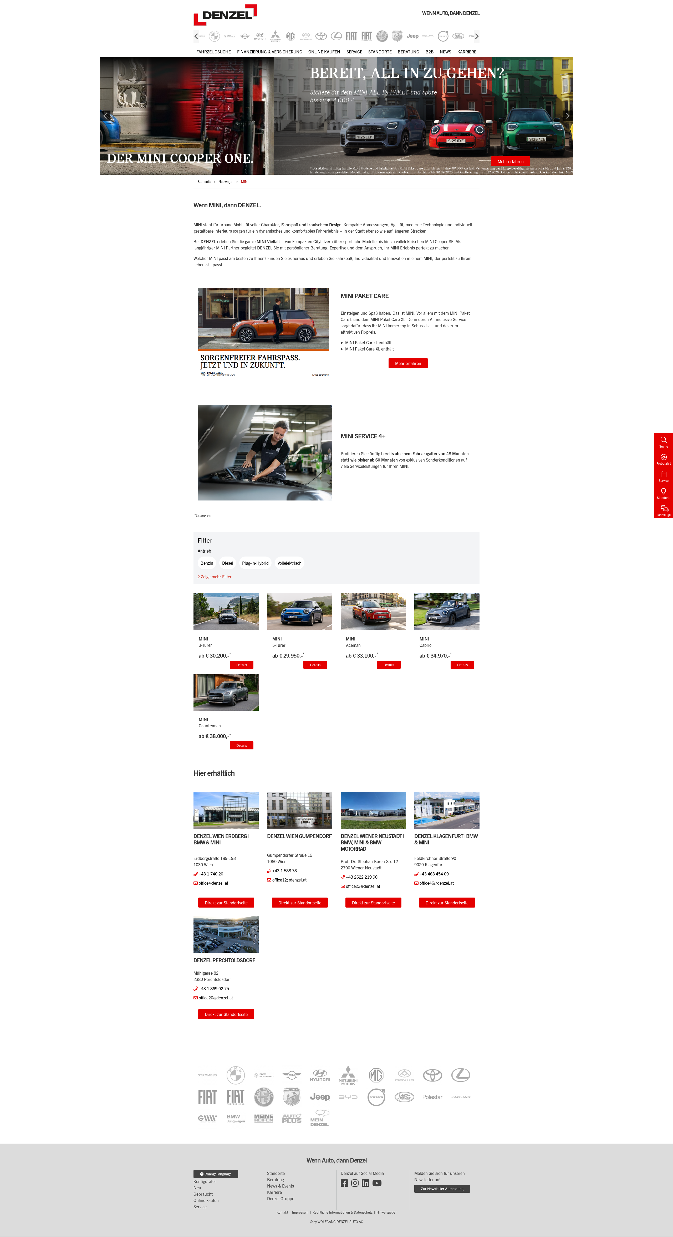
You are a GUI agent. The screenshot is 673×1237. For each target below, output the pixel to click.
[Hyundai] (260, 36)
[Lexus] (336, 36)
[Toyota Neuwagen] (432, 1075)
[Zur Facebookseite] (344, 1182)
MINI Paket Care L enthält (368, 342)
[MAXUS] (306, 36)
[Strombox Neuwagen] (199, 36)
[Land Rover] (458, 36)
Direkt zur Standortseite (226, 902)
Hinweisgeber (386, 1212)
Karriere (466, 51)
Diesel (227, 562)
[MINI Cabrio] (447, 611)
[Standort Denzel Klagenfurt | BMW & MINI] (447, 810)
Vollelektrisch (290, 562)
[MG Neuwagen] (376, 1075)
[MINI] (245, 36)
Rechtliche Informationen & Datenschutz (343, 1212)
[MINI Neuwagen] (292, 1075)
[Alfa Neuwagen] (264, 1097)
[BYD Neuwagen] (348, 1097)
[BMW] (214, 36)
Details (241, 664)
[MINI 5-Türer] (299, 611)
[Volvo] (443, 36)
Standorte (380, 51)
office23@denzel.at (363, 886)
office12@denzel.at (289, 879)
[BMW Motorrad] (230, 36)
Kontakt (282, 1212)
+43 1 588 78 (284, 870)
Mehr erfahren (337, 161)
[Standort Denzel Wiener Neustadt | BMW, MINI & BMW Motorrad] (373, 810)
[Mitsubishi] (275, 36)
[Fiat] (352, 36)
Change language (218, 1173)
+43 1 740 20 (211, 873)
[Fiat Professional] (367, 36)
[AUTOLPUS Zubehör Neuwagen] (292, 1119)
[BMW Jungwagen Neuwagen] (236, 1119)
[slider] (336, 36)
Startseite (205, 181)
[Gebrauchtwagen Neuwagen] (207, 1119)
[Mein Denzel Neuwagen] (320, 1119)
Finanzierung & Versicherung (269, 51)
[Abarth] (397, 36)
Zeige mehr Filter (216, 576)
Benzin (207, 562)
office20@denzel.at (216, 997)
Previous (196, 36)
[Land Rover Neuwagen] (404, 1097)
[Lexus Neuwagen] (461, 1075)
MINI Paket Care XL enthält (369, 348)
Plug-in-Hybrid (255, 562)
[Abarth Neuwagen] (292, 1097)
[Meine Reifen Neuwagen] (264, 1119)
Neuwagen (226, 181)
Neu (197, 1187)
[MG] (291, 36)
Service (354, 51)
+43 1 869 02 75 (214, 988)
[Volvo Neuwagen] (376, 1097)
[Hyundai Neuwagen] (320, 1075)
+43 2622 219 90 (362, 876)
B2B (430, 51)
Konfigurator (204, 1181)
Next (477, 36)
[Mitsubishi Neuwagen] (348, 1075)
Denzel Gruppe (280, 1198)
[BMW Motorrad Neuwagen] (264, 1075)
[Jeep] (413, 36)
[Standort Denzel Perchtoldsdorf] (226, 934)
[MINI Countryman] (226, 692)
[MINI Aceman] (373, 611)
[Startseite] (238, 15)
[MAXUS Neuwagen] (404, 1075)
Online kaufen (324, 51)
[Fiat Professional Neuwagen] (236, 1097)
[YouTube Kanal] (377, 1182)
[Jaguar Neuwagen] (461, 1097)
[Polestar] (474, 36)
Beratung (408, 51)
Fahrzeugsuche (213, 51)
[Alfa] (382, 36)
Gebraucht (203, 1193)
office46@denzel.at (437, 882)
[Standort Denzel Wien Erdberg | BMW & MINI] (226, 810)
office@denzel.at (213, 882)
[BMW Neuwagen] (236, 1075)
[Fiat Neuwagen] (207, 1097)
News (445, 51)
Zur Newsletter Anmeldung (442, 1188)
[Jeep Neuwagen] (320, 1097)
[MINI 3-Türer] (226, 611)
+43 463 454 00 (434, 873)
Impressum (300, 1212)
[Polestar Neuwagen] (432, 1097)
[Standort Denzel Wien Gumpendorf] (299, 810)
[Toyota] (321, 36)
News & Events (280, 1185)
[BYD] (428, 36)
